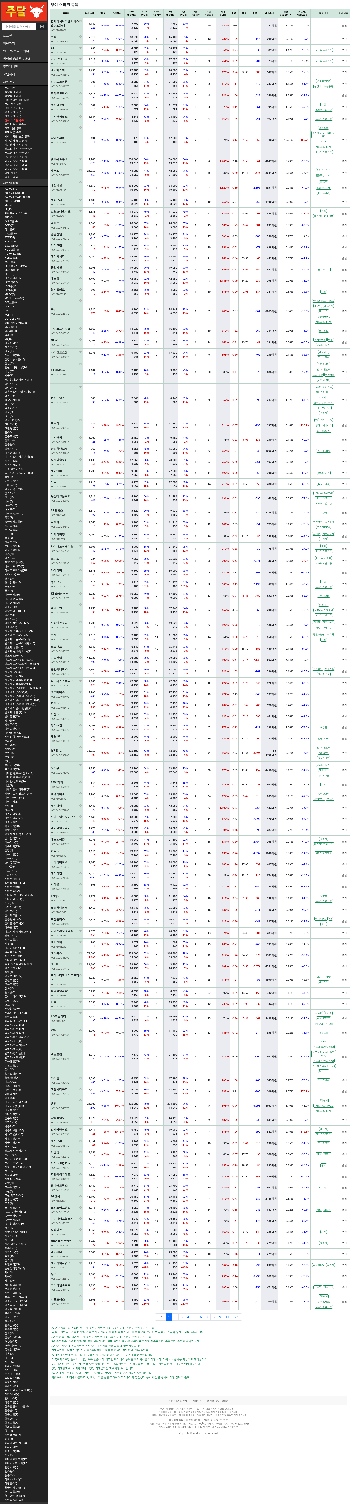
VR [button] (316, 420)
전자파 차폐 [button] (324, 269)
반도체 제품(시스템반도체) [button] (323, 1053)
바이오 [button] (320, 977)
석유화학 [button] (317, 668)
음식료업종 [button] (323, 192)
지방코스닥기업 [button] (323, 146)
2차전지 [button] (324, 1100)
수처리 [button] (330, 798)
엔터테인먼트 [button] (323, 345)
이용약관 (197, 1400)
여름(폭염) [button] (320, 175)
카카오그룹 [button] (323, 775)
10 (227, 1317)
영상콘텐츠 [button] (320, 339)
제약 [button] (330, 175)
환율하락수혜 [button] (323, 187)
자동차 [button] (318, 1013)
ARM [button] (323, 1041)
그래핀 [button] (316, 533)
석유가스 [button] (329, 668)
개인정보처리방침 (178, 1400)
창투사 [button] (323, 1242)
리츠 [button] (323, 210)
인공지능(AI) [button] (323, 316)
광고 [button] (319, 1154)
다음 (237, 1317)
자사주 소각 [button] (324, 674)
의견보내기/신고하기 (217, 1400)
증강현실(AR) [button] (323, 430)
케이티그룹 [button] (323, 379)
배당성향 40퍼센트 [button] (323, 216)
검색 (41, 26)
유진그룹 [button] (323, 1032)
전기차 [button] (323, 539)
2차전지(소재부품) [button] (323, 493)
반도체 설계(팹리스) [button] (324, 1046)
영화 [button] (330, 339)
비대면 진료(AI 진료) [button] (323, 300)
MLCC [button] (324, 141)
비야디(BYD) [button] (323, 1018)
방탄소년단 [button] (323, 364)
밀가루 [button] (323, 182)
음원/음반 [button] (318, 374)
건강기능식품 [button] (323, 170)
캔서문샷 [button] (323, 311)
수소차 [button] (330, 634)
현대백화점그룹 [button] (323, 853)
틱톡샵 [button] (327, 1154)
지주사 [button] (323, 512)
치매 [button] (323, 545)
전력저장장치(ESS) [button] (323, 844)
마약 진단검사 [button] (324, 407)
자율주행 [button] (318, 1023)
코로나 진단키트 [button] (323, 386)
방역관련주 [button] (323, 793)
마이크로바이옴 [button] (323, 392)
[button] (66, 25)
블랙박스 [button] (323, 1071)
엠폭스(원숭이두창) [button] (323, 402)
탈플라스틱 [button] (323, 738)
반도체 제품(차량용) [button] (324, 1060)
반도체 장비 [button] (324, 472)
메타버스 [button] (323, 351)
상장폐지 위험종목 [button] (323, 86)
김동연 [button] (323, 895)
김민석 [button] (327, 1209)
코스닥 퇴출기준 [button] (323, 49)
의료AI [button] (317, 305)
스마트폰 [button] (323, 127)
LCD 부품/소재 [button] (323, 558)
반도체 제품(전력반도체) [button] (323, 134)
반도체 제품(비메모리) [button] (323, 1066)
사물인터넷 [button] (319, 1265)
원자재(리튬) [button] (323, 81)
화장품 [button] (323, 727)
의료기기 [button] (328, 305)
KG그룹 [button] (329, 1023)
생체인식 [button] (329, 521)
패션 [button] (323, 104)
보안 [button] (323, 924)
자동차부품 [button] (328, 533)
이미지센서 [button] (321, 918)
